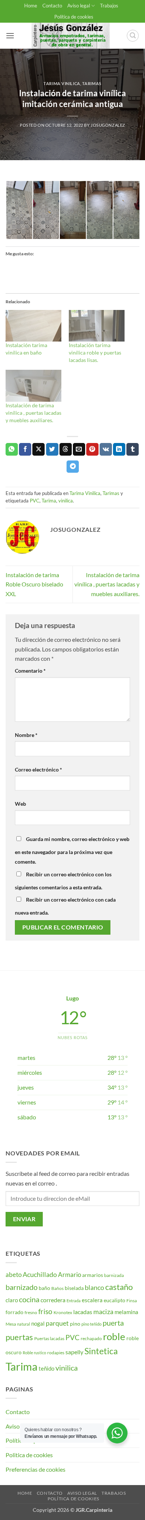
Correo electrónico (38, 769)
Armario (69, 1274)
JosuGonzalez (108, 125)
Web (20, 804)
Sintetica (101, 1351)
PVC (34, 501)
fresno (31, 1312)
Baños (57, 1288)
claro (12, 1300)
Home (30, 6)
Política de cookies (73, 17)
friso (45, 1311)
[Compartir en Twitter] (52, 449)
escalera (92, 1300)
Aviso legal (78, 6)
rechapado (91, 1338)
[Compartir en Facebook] (25, 449)
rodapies (55, 1352)
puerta (113, 1322)
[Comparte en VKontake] (106, 449)
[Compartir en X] (38, 449)
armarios (92, 1275)
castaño (119, 1287)
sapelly (74, 1351)
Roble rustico (34, 1352)
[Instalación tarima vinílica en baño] (33, 326)
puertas (19, 1337)
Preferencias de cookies (35, 1469)
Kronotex (63, 1312)
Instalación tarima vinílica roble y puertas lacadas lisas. (95, 352)
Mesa (11, 1324)
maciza (103, 1312)
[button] (10, 35)
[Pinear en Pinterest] (92, 449)
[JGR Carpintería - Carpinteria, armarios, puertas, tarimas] (70, 36)
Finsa (131, 1300)
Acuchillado (40, 1274)
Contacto (52, 6)
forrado (14, 1312)
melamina (126, 1312)
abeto (14, 1274)
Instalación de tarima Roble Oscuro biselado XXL (34, 584)
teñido (46, 1368)
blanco (94, 1287)
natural (23, 1324)
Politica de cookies (29, 1454)
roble (114, 1336)
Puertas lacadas (49, 1338)
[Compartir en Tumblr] (132, 449)
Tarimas (92, 83)
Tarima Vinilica (62, 83)
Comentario (30, 670)
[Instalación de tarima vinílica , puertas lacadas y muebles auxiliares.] (33, 386)
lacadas (82, 1311)
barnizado (22, 1287)
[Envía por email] (79, 449)
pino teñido (91, 1324)
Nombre (26, 735)
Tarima (49, 501)
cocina (29, 1299)
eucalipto (114, 1300)
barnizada (114, 1275)
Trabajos (109, 6)
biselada (74, 1288)
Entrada (74, 1300)
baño (44, 1288)
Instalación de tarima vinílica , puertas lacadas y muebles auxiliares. (33, 412)
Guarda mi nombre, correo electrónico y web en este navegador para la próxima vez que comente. (72, 850)
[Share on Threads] (65, 449)
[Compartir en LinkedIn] (119, 449)
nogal (38, 1323)
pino (75, 1323)
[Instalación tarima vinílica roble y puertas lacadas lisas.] (97, 326)
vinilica (65, 501)
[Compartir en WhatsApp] (12, 449)
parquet (57, 1323)
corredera (53, 1299)
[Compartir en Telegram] (73, 466)
